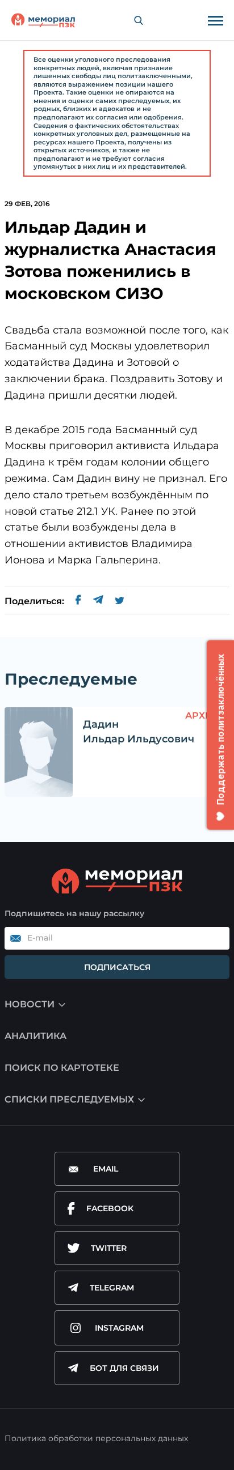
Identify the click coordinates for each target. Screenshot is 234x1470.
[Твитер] (119, 601)
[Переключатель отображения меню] (215, 20)
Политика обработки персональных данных (96, 1438)
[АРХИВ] (39, 752)
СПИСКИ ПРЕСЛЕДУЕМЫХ (69, 1099)
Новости (30, 1004)
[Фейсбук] (78, 601)
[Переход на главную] (43, 20)
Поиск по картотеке (62, 1067)
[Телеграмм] (98, 601)
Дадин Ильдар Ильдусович (138, 731)
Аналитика (35, 1036)
